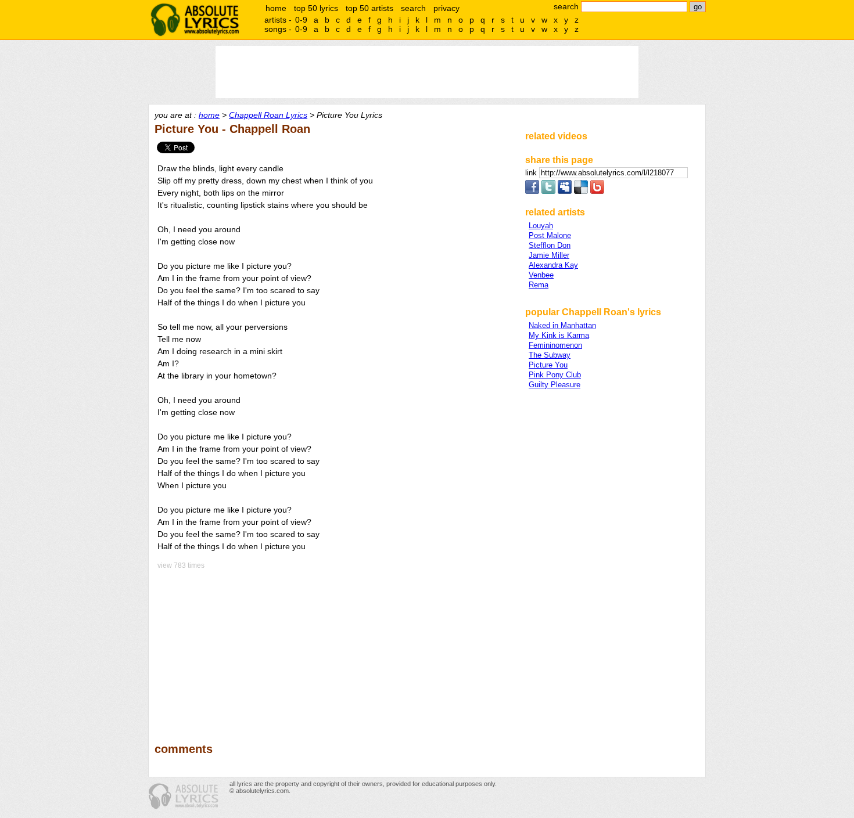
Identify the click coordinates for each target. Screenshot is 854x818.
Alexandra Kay (553, 265)
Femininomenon (555, 345)
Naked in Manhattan (562, 325)
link (532, 172)
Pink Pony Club (555, 374)
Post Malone (550, 235)
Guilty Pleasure (554, 384)
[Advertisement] (334, 647)
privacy (446, 8)
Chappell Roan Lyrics (268, 115)
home (275, 8)
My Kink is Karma (559, 335)
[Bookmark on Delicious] (581, 191)
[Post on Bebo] (597, 191)
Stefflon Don (549, 245)
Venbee (541, 275)
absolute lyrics (194, 19)
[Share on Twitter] (548, 191)
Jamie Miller (549, 255)
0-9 (301, 19)
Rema (538, 284)
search (413, 8)
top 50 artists (369, 8)
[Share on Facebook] (532, 191)
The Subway (549, 355)
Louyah (541, 225)
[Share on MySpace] (565, 191)
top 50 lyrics (316, 8)
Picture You (548, 365)
